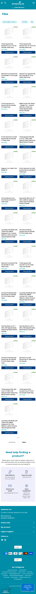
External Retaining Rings (16, 575)
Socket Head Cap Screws (9, 572)
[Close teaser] (9, 589)
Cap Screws (21, 572)
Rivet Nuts (6, 577)
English (17, 547)
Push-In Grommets (27, 574)
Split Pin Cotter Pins (24, 577)
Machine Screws (12, 570)
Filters (24, 22)
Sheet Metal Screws (14, 574)
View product (9, 52)
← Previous (11, 442)
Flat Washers (22, 570)
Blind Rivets (14, 577)
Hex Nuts (29, 572)
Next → (24, 442)
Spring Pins (4, 574)
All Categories (18, 579)
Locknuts (5, 575)
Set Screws (28, 575)
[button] (32, 21)
